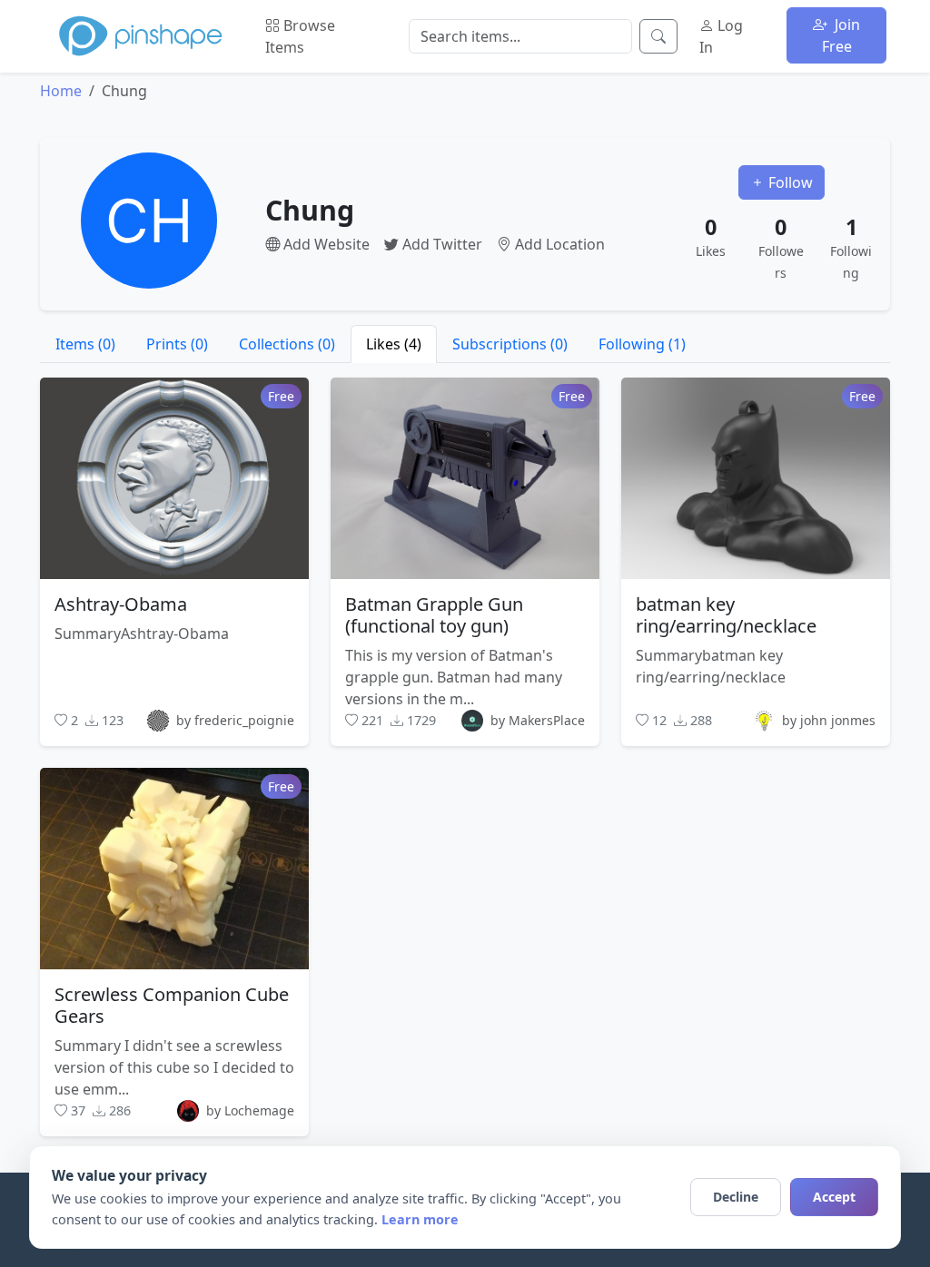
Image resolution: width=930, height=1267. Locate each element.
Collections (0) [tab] (287, 344)
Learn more (420, 1219)
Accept (834, 1196)
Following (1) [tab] (642, 344)
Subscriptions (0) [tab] (510, 344)
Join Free (841, 35)
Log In (721, 36)
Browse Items (300, 36)
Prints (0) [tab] (177, 344)
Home (61, 91)
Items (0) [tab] (85, 344)
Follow (789, 182)
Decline (735, 1196)
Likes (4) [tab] (393, 344)
